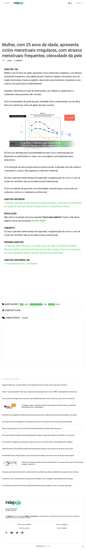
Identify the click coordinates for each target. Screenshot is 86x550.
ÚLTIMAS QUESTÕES (10, 379)
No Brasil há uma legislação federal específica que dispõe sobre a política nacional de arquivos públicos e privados (39, 415)
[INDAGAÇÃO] (18, 3)
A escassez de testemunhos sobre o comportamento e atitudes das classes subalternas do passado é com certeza (40, 472)
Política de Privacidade (24, 524)
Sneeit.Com (46, 546)
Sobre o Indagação (61, 524)
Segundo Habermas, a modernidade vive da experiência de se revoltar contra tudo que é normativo (34, 385)
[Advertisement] (42, 24)
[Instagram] (6, 533)
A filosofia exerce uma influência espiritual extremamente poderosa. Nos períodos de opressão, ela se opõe (37, 449)
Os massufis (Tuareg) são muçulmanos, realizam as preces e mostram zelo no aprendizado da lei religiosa (37, 442)
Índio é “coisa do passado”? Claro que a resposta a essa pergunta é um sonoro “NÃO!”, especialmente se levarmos (39, 392)
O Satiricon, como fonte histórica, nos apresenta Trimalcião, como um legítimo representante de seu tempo (37, 479)
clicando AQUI (38, 220)
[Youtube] (11, 533)
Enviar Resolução (24, 528)
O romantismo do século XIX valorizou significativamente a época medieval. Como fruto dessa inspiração (36, 485)
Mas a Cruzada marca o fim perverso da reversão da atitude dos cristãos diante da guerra (31, 428)
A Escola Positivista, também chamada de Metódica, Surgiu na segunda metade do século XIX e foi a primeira (38, 435)
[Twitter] (17, 533)
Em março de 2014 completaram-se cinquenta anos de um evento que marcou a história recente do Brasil (37, 422)
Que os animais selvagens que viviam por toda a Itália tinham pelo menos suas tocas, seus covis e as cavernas (38, 398)
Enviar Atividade (62, 528)
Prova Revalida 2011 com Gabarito (21, 263)
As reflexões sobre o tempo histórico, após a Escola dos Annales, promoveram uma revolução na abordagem (38, 455)
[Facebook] (22, 533)
